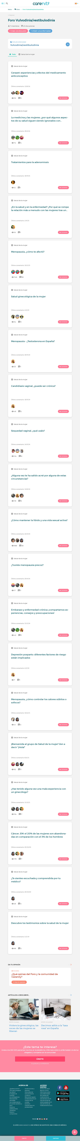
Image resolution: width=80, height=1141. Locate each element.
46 (15, 411)
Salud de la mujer (28, 54)
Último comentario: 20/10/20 (21, 847)
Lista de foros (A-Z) (45, 1098)
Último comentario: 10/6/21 (20, 713)
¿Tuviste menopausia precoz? (27, 565)
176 (15, 859)
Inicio (10, 9)
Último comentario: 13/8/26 (20, 86)
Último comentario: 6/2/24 (20, 668)
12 (15, 188)
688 (15, 546)
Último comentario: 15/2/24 (20, 623)
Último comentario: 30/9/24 (20, 355)
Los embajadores (15, 1097)
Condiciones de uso (30, 1098)
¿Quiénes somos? (15, 1088)
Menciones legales (30, 1097)
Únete (40, 1059)
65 (15, 948)
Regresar (12, 15)
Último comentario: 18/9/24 (20, 399)
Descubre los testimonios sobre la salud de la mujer (40, 923)
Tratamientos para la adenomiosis (30, 162)
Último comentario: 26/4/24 (20, 534)
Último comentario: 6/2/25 (20, 310)
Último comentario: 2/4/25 (20, 220)
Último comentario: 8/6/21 (20, 757)
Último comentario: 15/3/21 (20, 802)
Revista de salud (45, 1088)
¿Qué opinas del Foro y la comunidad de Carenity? (35, 975)
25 (22, 546)
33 (15, 367)
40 (15, 635)
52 (15, 769)
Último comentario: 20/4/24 (20, 578)
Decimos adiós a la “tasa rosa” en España (54, 1027)
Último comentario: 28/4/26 (20, 131)
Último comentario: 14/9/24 (20, 444)
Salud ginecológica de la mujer (28, 296)
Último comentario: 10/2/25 (20, 265)
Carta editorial (29, 1092)
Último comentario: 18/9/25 (20, 176)
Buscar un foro (44, 1090)
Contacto (27, 1104)
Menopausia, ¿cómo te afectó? (27, 251)
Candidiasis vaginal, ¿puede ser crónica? (33, 386)
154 (15, 814)
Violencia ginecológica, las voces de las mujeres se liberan (23, 1028)
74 (15, 143)
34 (15, 322)
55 (23, 277)
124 (15, 456)
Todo (14, 54)
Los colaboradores (15, 1102)
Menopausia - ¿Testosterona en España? (33, 341)
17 (15, 590)
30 (15, 98)
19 (15, 232)
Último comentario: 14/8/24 (20, 489)
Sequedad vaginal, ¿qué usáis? (28, 430)
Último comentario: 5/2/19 (20, 937)
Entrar (56, 1138)
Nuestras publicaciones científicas (14, 1108)
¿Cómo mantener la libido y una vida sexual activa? (39, 520)
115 (15, 501)
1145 (15, 277)
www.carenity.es (25, 1125)
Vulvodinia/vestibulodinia (24, 45)
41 (15, 725)
